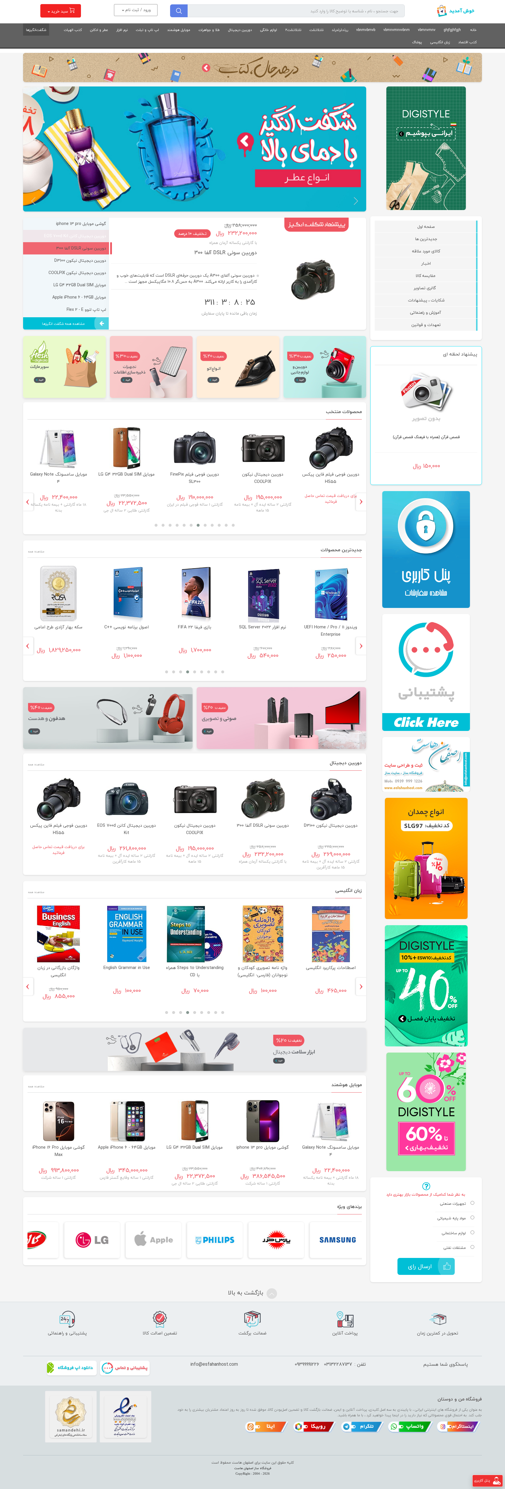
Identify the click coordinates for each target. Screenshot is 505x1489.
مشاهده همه (36, 551)
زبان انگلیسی (440, 42)
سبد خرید (59, 11)
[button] (356, 201)
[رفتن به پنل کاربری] (496, 1480)
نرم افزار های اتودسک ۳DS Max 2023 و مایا (127, 630)
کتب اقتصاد (467, 42)
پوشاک (417, 42)
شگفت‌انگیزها (36, 30)
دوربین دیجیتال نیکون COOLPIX (194, 829)
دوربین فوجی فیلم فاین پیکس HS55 (58, 829)
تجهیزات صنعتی (453, 1204)
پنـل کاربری (482, 1480)
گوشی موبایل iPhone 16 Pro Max (113, 478)
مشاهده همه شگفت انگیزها (63, 324)
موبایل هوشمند (178, 30)
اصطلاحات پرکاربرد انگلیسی (59, 967)
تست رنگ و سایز (263, 627)
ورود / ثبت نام (137, 9)
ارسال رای (420, 1266)
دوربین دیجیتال (240, 30)
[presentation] (363, 502)
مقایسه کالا (426, 276)
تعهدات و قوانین (426, 325)
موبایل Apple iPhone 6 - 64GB (317, 474)
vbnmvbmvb (365, 30)
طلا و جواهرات (209, 30)
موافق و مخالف (195, 967)
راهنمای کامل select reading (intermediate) (262, 971)
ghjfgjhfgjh (452, 30)
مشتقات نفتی (454, 1248)
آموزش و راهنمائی (426, 312)
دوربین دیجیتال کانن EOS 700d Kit (45, 478)
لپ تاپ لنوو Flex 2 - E (249, 474)
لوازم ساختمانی (454, 1233)
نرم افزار (122, 30)
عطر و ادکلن (99, 30)
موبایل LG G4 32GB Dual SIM (240, 1147)
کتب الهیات (73, 30)
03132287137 (338, 1364)
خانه (473, 30)
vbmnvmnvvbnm (396, 30)
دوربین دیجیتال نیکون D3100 (224, 252)
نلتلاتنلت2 (293, 30)
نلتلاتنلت (316, 30)
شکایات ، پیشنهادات (426, 300)
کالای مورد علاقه (426, 251)
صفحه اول (426, 226)
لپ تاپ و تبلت (147, 30)
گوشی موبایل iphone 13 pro (181, 474)
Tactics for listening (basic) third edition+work (331, 971)
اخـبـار (426, 263)
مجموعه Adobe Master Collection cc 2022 (195, 630)
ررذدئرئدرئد (340, 30)
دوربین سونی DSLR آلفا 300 (263, 825)
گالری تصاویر (426, 288)
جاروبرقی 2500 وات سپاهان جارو (331, 630)
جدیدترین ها (426, 239)
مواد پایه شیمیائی (451, 1218)
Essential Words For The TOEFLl (126, 971)
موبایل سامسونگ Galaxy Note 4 (35, 1151)
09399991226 (307, 1364)
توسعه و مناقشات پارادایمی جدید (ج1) (426, 437)
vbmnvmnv (426, 30)
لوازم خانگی (268, 30)
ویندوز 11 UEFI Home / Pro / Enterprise (58, 630)
